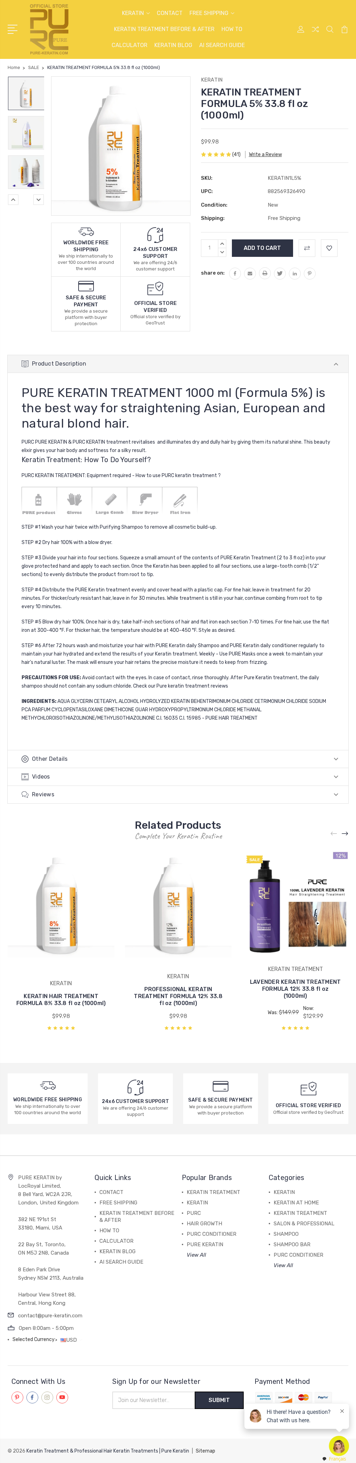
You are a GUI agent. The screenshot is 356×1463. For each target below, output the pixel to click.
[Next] (38, 199)
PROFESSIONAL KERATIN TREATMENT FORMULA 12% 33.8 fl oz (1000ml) (178, 996)
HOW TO (231, 29)
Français (337, 1459)
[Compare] (315, 33)
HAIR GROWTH (204, 1223)
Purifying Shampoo (121, 527)
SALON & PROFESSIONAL (304, 1223)
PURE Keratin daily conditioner (264, 646)
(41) (236, 155)
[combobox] (333, 1459)
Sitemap (205, 1451)
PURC (168, 475)
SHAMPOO (286, 1234)
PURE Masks (242, 654)
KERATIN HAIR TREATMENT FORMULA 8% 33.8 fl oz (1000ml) (61, 999)
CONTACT (170, 13)
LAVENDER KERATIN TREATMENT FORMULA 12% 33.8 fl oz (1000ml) (295, 989)
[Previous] (13, 199)
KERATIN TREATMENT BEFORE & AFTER (164, 29)
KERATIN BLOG (173, 45)
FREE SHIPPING (208, 13)
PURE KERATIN (205, 1244)
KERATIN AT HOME (296, 1203)
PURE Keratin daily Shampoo (187, 646)
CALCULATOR (129, 45)
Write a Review (265, 155)
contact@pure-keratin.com (50, 1315)
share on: (213, 273)
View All (196, 1255)
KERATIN (133, 13)
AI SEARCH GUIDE (222, 45)
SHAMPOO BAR (292, 1244)
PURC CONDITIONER (211, 1234)
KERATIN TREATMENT (213, 1192)
